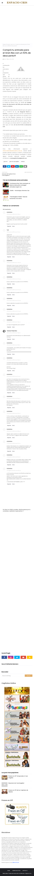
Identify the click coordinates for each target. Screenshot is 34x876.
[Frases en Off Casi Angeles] (17, 824)
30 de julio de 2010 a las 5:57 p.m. (14, 413)
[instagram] (10, 657)
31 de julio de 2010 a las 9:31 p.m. (14, 443)
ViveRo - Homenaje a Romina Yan (19, 190)
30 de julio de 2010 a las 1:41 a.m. (14, 232)
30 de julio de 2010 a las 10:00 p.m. (14, 431)
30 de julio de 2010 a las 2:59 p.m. (14, 359)
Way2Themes (22, 874)
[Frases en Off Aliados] (17, 813)
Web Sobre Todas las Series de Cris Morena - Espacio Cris (17, 873)
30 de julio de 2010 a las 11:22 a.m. (14, 262)
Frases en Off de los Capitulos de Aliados (18, 791)
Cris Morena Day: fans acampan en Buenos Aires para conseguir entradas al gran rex (20, 185)
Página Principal (6, 44)
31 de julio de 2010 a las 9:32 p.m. (14, 456)
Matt (5, 59)
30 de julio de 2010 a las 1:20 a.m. (14, 214)
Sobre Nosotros (16, 870)
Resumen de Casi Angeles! (16, 783)
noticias (23, 161)
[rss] (29, 657)
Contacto (24, 870)
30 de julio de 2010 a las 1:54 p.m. (14, 322)
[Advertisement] (17, 24)
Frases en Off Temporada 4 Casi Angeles (18, 777)
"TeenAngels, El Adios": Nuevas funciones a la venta (18, 197)
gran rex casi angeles (14, 161)
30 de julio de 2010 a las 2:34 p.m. (14, 344)
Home (8, 870)
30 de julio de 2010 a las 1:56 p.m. (14, 332)
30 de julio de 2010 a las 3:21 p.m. (14, 376)
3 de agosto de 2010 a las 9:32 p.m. (14, 470)
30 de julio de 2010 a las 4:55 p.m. (14, 398)
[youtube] (23, 657)
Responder (9, 226)
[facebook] (4, 657)
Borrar (13, 226)
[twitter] (17, 657)
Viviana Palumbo (12, 331)
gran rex (12, 44)
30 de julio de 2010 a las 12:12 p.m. (14, 278)
